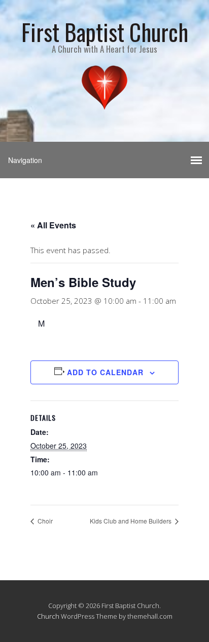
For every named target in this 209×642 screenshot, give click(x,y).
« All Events (53, 225)
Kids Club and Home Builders (131, 520)
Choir (44, 520)
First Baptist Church (104, 32)
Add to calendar (105, 372)
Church (48, 616)
